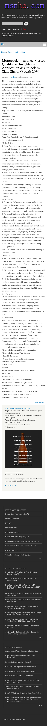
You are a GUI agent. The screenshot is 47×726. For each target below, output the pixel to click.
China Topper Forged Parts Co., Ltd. (18, 555)
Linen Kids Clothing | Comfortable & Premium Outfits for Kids (21, 579)
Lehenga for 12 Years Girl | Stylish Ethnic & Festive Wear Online (23, 594)
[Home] (23, 6)
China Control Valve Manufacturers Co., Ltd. (20, 546)
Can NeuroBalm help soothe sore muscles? (20, 671)
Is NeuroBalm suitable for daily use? (18, 662)
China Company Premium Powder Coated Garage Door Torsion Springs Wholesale (23, 613)
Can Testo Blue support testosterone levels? (21, 666)
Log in (4, 29)
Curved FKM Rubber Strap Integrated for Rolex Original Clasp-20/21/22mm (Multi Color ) (22, 620)
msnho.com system (18, 719)
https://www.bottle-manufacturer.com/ (17, 408)
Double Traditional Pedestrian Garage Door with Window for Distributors (22, 607)
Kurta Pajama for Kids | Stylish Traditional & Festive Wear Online (23, 601)
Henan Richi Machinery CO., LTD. (17, 514)
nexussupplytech (11, 527)
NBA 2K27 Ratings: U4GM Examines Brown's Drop (23, 693)
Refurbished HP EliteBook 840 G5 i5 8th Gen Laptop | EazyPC (21, 573)
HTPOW (8, 523)
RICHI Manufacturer (12, 532)
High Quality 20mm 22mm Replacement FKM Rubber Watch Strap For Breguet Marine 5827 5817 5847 (22, 587)
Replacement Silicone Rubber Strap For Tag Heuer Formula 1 (23, 626)
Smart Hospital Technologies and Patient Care (21, 651)
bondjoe (13, 77)
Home (3, 52)
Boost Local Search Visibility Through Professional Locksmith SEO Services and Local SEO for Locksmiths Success (23, 699)
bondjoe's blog (19, 52)
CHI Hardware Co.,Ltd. (13, 550)
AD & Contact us (10, 485)
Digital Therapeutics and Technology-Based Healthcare (20, 656)
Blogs (10, 52)
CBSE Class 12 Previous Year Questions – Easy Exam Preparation (22, 681)
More (40, 559)
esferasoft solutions (12, 518)
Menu (3, 44)
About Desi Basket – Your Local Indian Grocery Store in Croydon (22, 687)
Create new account (15, 29)
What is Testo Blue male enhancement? (19, 676)
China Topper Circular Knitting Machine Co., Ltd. (22, 541)
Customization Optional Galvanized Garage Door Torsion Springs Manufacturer (22, 633)
